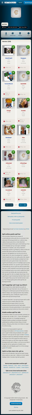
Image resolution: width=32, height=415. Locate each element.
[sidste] (25, 205)
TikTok (27, 229)
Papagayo (23, 58)
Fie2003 (23, 111)
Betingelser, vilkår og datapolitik (16, 217)
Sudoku (18, 367)
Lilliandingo (23, 163)
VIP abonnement (19, 331)
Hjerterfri (5, 367)
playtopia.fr (20, 375)
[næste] (21, 205)
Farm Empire (25, 366)
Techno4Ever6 (9, 84)
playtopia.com (7, 373)
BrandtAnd (9, 190)
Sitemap (16, 407)
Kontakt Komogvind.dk (16, 403)
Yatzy (19, 366)
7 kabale (5, 366)
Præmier (26, 335)
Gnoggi (9, 111)
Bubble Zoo (12, 367)
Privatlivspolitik (16, 220)
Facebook (21, 229)
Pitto (23, 138)
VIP (6, 348)
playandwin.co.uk (16, 373)
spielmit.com (25, 373)
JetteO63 (23, 190)
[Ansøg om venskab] (13, 47)
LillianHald (9, 163)
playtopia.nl (12, 375)
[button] (28, 34)
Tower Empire (25, 367)
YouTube (15, 229)
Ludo (15, 366)
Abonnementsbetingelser (16, 223)
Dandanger (9, 138)
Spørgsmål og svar (16, 213)
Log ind (20, 2)
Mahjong (10, 366)
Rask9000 (23, 84)
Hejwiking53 (8, 58)
